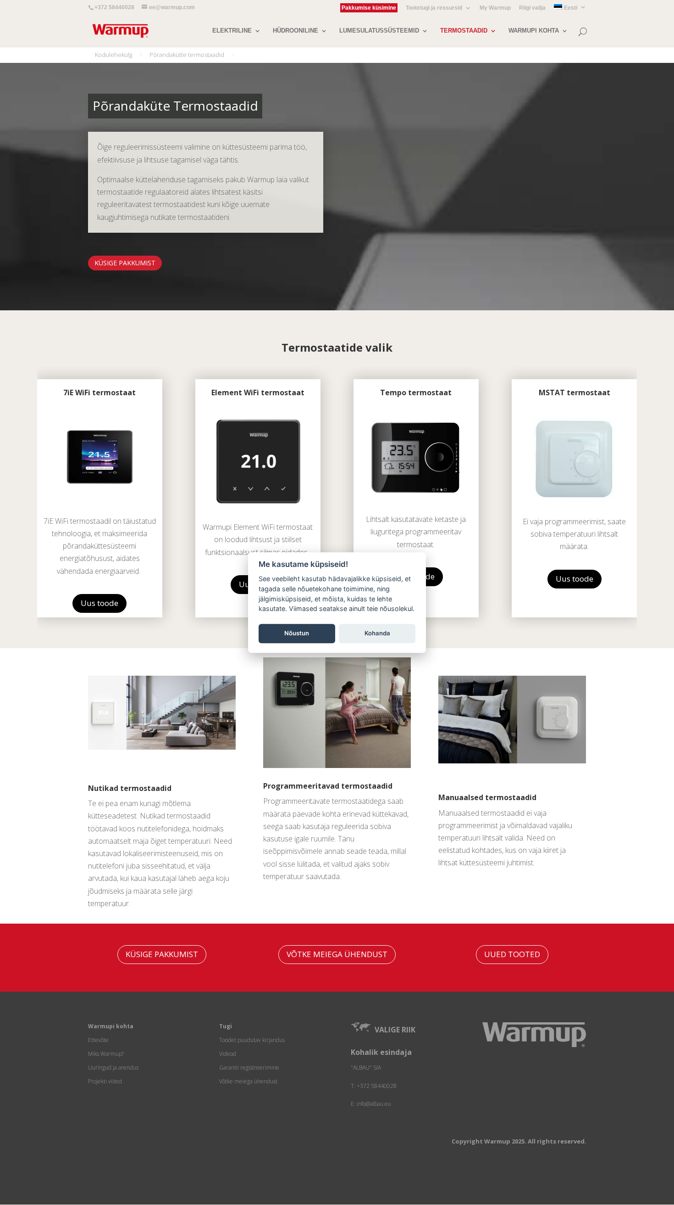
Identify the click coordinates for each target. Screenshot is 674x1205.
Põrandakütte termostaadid (186, 54)
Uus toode (99, 603)
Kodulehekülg (113, 54)
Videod (227, 1054)
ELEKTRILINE (232, 31)
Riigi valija (532, 8)
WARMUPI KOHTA (533, 31)
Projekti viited (105, 1081)
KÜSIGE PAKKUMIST (124, 262)
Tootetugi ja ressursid (434, 8)
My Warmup (495, 8)
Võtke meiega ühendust (248, 1081)
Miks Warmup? (106, 1054)
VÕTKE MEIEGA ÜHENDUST (337, 954)
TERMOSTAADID (463, 31)
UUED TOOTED (512, 954)
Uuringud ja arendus (113, 1067)
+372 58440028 (114, 7)
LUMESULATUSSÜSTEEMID (379, 31)
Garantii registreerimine (249, 1067)
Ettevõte (98, 1040)
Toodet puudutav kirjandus (252, 1040)
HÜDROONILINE (295, 31)
